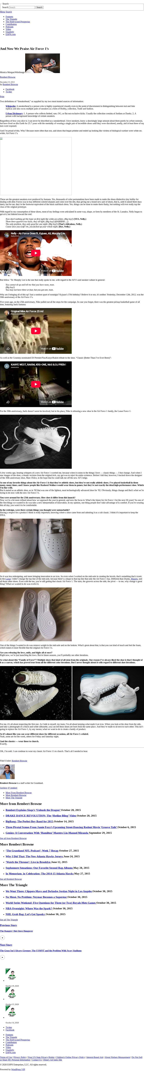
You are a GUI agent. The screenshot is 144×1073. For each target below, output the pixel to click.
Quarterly (10, 32)
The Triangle (11, 19)
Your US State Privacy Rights (41, 1057)
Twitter (9, 92)
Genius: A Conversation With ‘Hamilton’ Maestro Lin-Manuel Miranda (47, 832)
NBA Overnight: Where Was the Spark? (29, 908)
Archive (3, 788)
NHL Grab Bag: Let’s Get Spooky (26, 914)
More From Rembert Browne (19, 792)
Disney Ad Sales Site (52, 1060)
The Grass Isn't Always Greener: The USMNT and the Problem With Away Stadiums (41, 950)
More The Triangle (14, 798)
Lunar (8, 579)
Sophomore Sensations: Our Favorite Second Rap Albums (39, 867)
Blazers (134, 579)
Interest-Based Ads (94, 1057)
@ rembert (12, 788)
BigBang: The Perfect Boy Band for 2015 (30, 821)
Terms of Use (6, 1057)
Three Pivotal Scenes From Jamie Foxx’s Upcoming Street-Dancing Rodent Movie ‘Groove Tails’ (62, 827)
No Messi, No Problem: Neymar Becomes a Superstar (37, 897)
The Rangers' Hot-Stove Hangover (16, 931)
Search (5, 7)
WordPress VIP (18, 1069)
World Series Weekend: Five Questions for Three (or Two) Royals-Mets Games (51, 902)
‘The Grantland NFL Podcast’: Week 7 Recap (32, 850)
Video (8, 29)
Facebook (10, 89)
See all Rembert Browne (11, 879)
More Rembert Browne (16, 795)
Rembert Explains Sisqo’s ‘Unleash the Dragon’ (33, 810)
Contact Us (37, 1060)
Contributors (11, 24)
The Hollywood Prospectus (18, 21)
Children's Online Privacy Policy (70, 1057)
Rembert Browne (7, 77)
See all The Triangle (9, 920)
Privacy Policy (20, 1057)
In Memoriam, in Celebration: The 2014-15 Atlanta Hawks (40, 873)
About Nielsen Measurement (117, 1057)
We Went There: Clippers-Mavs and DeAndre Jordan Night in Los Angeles (49, 891)
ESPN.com (11, 34)
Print (2, 96)
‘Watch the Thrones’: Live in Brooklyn (28, 862)
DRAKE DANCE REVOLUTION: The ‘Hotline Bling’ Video (41, 815)
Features (9, 16)
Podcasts (9, 27)
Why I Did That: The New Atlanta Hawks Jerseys (35, 856)
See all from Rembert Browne (13, 838)
